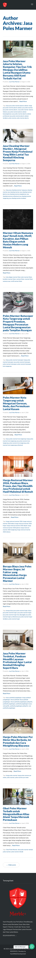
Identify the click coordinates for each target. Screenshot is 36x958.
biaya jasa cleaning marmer (13, 190)
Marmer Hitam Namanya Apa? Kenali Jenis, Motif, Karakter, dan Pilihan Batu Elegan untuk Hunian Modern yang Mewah (18, 240)
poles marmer (12, 118)
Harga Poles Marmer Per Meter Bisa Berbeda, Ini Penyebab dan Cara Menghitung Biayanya (18, 741)
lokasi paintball (15, 699)
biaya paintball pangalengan (14, 697)
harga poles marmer (11, 775)
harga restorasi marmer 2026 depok (17, 525)
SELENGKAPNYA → (10, 935)
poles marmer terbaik (17, 851)
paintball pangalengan (9, 704)
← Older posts (11, 865)
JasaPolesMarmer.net (16, 949)
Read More (23, 101)
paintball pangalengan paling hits (19, 706)
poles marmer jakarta (23, 118)
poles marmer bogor (14, 619)
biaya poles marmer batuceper (14, 360)
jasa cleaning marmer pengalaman (16, 194)
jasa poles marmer (27, 107)
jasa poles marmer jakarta (10, 109)
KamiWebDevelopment (18, 954)
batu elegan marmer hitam (13, 277)
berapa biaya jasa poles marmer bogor (17, 610)
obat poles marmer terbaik (25, 849)
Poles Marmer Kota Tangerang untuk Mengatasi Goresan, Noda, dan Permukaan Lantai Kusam (16, 403)
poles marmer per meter (22, 777)
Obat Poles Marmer (11, 849)
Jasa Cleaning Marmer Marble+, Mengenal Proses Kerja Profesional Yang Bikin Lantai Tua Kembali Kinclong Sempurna (17, 153)
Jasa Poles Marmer (14, 81)
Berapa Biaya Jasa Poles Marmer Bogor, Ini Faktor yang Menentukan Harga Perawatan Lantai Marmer (17, 573)
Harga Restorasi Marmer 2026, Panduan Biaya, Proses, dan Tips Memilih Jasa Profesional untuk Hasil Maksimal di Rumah (18, 486)
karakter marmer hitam (9, 279)
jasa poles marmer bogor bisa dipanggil (14, 614)
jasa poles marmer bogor (24, 612)
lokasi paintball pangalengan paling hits (21, 702)
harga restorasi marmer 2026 (14, 521)
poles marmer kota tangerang (17, 443)
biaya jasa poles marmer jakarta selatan (17, 105)
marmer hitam (20, 279)
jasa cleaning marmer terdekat (17, 198)
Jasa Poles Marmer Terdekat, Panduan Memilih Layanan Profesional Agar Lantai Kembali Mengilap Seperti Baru (17, 660)
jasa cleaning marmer (13, 192)
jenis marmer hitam (26, 277)
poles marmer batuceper (10, 364)
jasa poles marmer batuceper (22, 362)
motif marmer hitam (16, 281)
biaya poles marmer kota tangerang (16, 439)
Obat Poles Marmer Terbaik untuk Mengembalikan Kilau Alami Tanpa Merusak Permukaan (16, 814)
